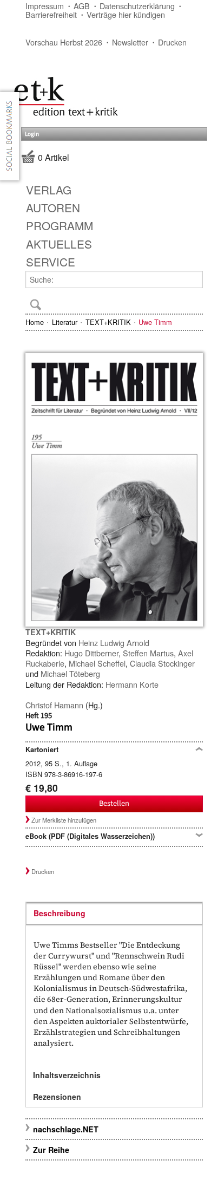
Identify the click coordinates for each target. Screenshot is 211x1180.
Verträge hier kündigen (126, 14)
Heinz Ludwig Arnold (113, 642)
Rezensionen (57, 1096)
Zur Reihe (51, 1149)
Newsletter (130, 42)
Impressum (44, 5)
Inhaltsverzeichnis (67, 1075)
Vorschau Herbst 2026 (63, 42)
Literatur (64, 322)
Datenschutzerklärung (137, 5)
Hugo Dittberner (91, 653)
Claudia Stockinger (162, 663)
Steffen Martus (148, 653)
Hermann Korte (132, 684)
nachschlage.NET (65, 1129)
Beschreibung (59, 913)
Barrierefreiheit (51, 14)
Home (34, 322)
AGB (82, 5)
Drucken (172, 42)
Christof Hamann (54, 704)
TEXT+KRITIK (108, 322)
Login (32, 134)
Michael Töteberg (70, 673)
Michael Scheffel (97, 663)
